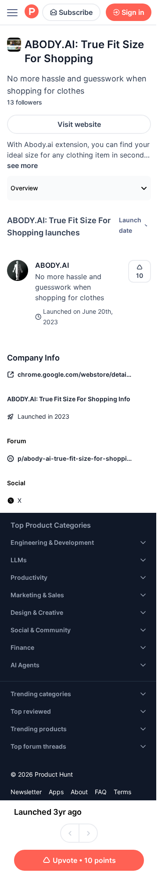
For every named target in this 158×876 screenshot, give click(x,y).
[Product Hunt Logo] (32, 12)
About (79, 791)
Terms (122, 791)
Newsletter (26, 791)
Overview (24, 188)
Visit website (79, 124)
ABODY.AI (52, 265)
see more (22, 165)
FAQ (101, 791)
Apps (56, 791)
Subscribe (76, 12)
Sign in (133, 12)
